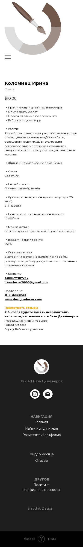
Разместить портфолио (41, 435)
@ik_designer (15, 295)
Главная (41, 422)
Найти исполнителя (41, 428)
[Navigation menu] (8, 57)
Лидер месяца (42, 454)
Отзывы (41, 461)
